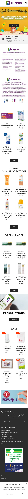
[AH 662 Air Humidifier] (7, 337)
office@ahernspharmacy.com (9, 438)
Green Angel (7, 251)
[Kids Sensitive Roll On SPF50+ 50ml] (21, 204)
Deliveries (3, 481)
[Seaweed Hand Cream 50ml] (7, 244)
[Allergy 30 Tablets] (7, 116)
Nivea (21, 212)
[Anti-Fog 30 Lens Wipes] (21, 364)
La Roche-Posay (21, 187)
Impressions (7, 371)
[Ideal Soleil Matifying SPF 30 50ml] (7, 180)
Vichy (7, 187)
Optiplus (21, 371)
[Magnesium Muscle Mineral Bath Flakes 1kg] (21, 337)
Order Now (14, 319)
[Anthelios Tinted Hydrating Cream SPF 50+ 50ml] (21, 180)
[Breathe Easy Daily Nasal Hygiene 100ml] (7, 138)
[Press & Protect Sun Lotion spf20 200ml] (7, 204)
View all (14, 160)
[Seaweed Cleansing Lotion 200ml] (7, 268)
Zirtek (21, 123)
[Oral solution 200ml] (21, 116)
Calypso (7, 212)
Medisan (7, 345)
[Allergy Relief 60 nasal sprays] (21, 138)
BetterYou (21, 345)
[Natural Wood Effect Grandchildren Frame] (7, 364)
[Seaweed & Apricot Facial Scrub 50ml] (21, 244)
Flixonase (21, 146)
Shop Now (14, 25)
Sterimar (7, 146)
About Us (3, 478)
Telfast (7, 123)
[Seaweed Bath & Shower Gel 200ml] (21, 268)
